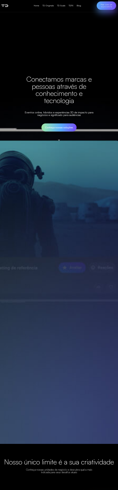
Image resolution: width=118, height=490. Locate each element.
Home (36, 5)
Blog (79, 5)
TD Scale (61, 5)
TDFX (71, 5)
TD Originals (48, 5)
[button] (106, 5)
